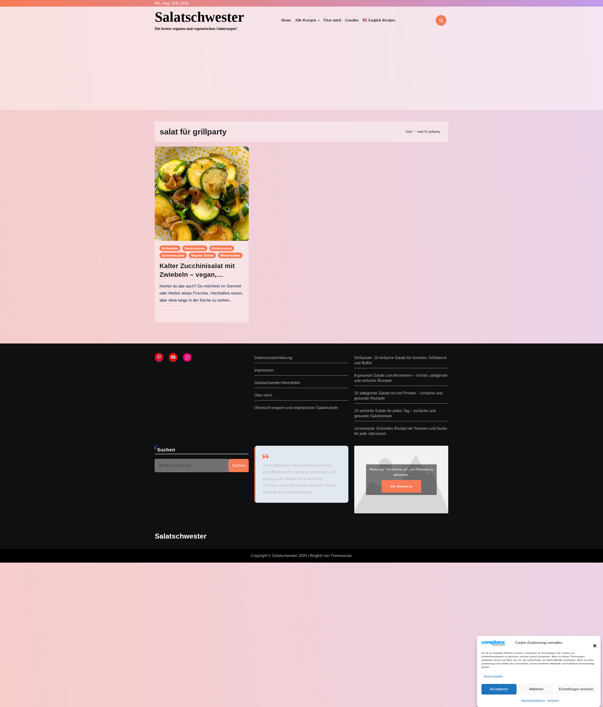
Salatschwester (199, 17)
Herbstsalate (195, 248)
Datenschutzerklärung (533, 700)
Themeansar (340, 556)
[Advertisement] (301, 74)
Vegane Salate (202, 255)
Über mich (332, 20)
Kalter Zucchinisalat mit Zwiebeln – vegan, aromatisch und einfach (197, 274)
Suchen (166, 449)
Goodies (352, 20)
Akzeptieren (499, 689)
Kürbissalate (222, 248)
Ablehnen (536, 689)
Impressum (553, 700)
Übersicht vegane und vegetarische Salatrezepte (296, 408)
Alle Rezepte (306, 20)
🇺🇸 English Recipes (379, 20)
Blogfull (316, 556)
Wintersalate (230, 255)
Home (286, 20)
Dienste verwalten (493, 676)
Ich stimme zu (401, 486)
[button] (592, 642)
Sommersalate (173, 255)
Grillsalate (170, 248)
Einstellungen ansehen (576, 689)
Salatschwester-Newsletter (277, 383)
